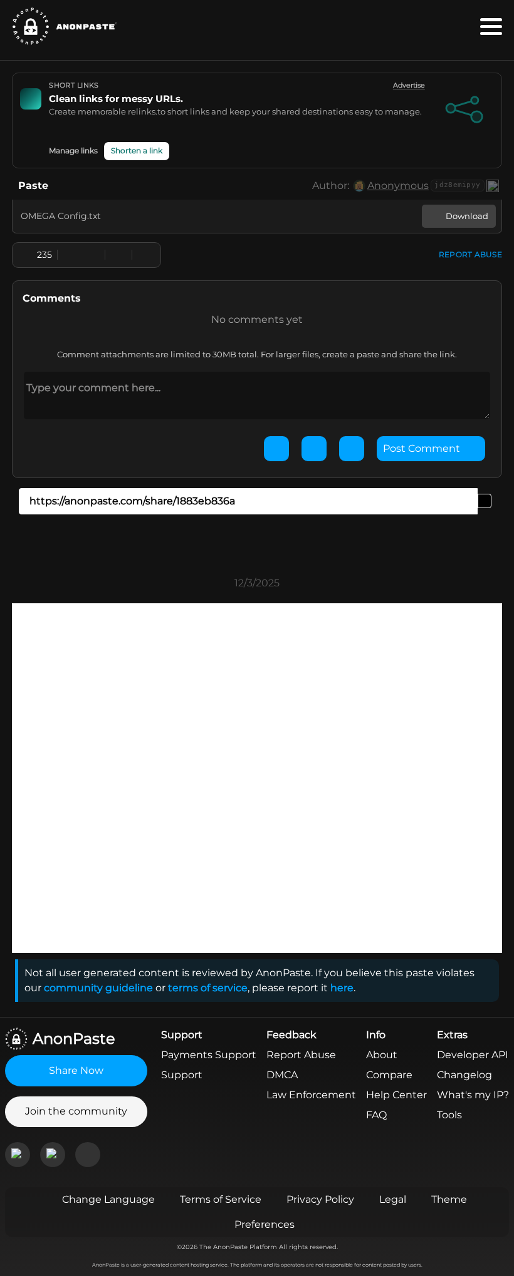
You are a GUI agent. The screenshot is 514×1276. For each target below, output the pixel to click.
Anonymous (398, 185)
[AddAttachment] (276, 448)
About (381, 1055)
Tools (449, 1115)
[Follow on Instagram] (52, 1154)
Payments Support (208, 1055)
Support (181, 1075)
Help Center (396, 1095)
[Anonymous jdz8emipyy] (359, 186)
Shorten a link (136, 150)
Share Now (76, 1070)
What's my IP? (473, 1095)
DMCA (282, 1075)
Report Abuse (301, 1055)
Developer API (472, 1055)
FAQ (376, 1115)
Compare (389, 1075)
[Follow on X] (87, 1154)
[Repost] (118, 255)
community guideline (98, 988)
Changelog (464, 1075)
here (342, 988)
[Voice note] (351, 448)
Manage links (73, 150)
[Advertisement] (257, 631)
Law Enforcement (311, 1095)
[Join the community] (17, 1154)
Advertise (409, 85)
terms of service (208, 988)
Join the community (76, 1111)
